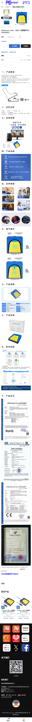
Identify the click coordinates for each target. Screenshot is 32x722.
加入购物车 (14, 46)
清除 (20, 37)
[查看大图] (16, 24)
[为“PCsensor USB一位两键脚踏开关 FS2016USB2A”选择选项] (3, 607)
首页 (2, 7)
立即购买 (26, 46)
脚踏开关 (8, 7)
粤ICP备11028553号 (11, 695)
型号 (2, 37)
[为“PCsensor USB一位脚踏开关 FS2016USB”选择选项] (18, 607)
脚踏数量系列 (5, 613)
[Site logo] (12, 2)
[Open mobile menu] (2, 2)
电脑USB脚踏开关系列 (18, 7)
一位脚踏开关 (12, 613)
